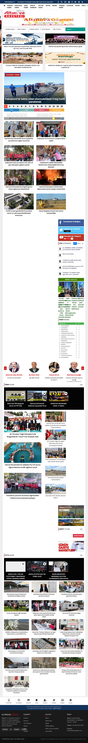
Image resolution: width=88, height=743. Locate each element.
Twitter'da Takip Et (71, 229)
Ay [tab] (82, 243)
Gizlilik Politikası (49, 726)
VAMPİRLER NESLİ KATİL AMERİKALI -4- (74, 377)
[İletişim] (65, 1)
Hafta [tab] (79, 243)
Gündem (26, 718)
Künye (70, 703)
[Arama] (61, 1)
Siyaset (26, 726)
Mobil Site (9, 703)
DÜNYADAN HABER (18, 6)
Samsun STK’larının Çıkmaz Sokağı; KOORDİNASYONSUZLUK (54, 378)
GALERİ (77, 5)
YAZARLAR (69, 5)
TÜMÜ (81, 384)
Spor (25, 728)
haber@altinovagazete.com (74, 730)
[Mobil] (58, 1)
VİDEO (84, 5)
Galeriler (28, 703)
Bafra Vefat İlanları (23, 2)
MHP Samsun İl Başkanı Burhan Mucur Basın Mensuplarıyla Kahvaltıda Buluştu (62, 308)
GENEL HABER (26, 6)
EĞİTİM (48, 5)
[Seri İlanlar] (72, 1)
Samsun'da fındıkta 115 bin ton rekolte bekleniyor (68, 304)
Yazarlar (45, 703)
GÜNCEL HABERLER (33, 6)
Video (36, 703)
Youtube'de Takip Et (72, 236)
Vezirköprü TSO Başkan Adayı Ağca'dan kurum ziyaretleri (69, 274)
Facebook (5, 729)
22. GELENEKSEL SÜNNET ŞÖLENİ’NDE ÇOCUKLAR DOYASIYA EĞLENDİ (71, 249)
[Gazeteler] (75, 1)
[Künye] (79, 1)
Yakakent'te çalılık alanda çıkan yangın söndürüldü (70, 261)
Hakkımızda (48, 720)
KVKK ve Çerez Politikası (52, 728)
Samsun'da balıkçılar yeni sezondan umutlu (75, 303)
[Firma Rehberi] (69, 1)
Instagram (16, 729)
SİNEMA (54, 5)
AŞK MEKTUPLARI (14, 376)
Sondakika (19, 703)
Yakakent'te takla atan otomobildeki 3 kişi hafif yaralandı (35, 100)
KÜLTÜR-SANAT (41, 6)
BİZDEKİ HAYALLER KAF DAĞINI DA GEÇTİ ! (34, 377)
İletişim (63, 703)
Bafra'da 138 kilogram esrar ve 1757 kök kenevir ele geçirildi (71, 268)
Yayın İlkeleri (48, 731)
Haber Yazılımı (57, 708)
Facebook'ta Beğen (71, 221)
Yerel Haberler (27, 723)
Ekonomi (26, 720)
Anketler (54, 703)
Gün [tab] (75, 243)
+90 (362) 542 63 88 (77, 725)
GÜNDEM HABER (62, 6)
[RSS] (82, 1)
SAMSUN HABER (10, 6)
